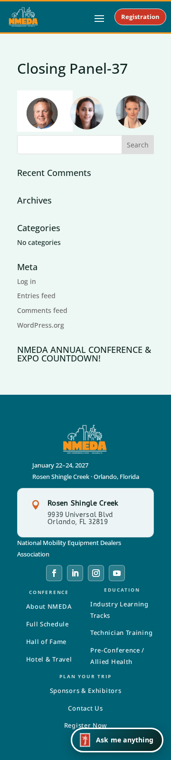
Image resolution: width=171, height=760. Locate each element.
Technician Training (121, 632)
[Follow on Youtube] (117, 573)
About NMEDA (49, 606)
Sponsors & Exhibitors (86, 690)
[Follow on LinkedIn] (75, 573)
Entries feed (36, 295)
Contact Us (85, 708)
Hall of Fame (46, 641)
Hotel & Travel (49, 659)
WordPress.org (40, 325)
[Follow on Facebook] (54, 573)
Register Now (85, 725)
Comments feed (42, 310)
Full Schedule (47, 624)
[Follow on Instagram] (96, 573)
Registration (140, 16)
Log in (26, 281)
